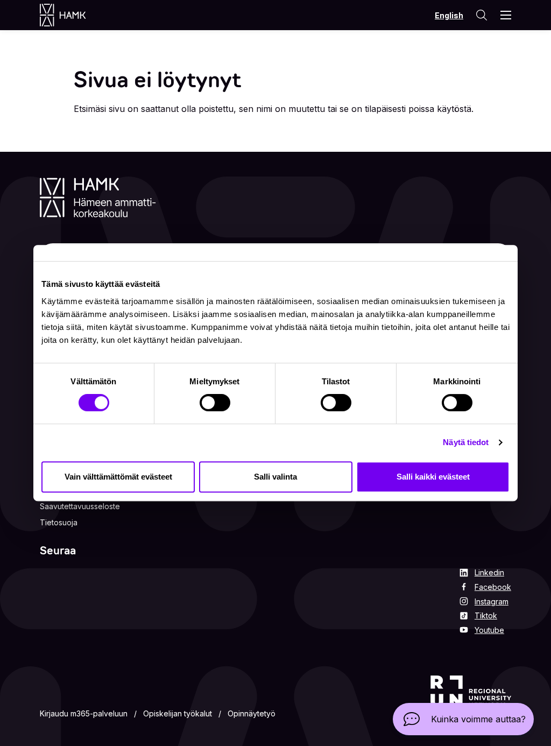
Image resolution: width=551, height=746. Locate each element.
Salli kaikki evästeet (433, 476)
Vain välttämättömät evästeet (118, 476)
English (449, 15)
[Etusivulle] (73, 15)
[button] (463, 719)
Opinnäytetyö (252, 713)
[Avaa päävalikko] (506, 15)
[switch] (215, 402)
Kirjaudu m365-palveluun (84, 713)
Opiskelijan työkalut (177, 713)
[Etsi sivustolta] (481, 15)
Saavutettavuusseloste (80, 506)
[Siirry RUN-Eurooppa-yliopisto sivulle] (470, 698)
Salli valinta (275, 476)
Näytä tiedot (466, 442)
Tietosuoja (58, 522)
